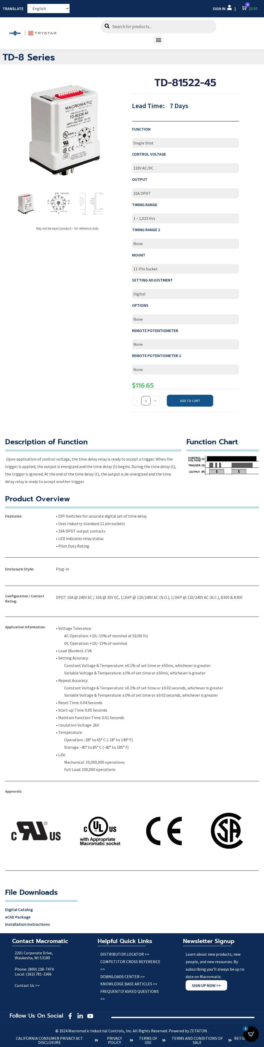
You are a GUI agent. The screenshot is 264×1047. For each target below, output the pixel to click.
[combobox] (158, 26)
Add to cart (190, 400)
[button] (158, 40)
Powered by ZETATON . (189, 1030)
